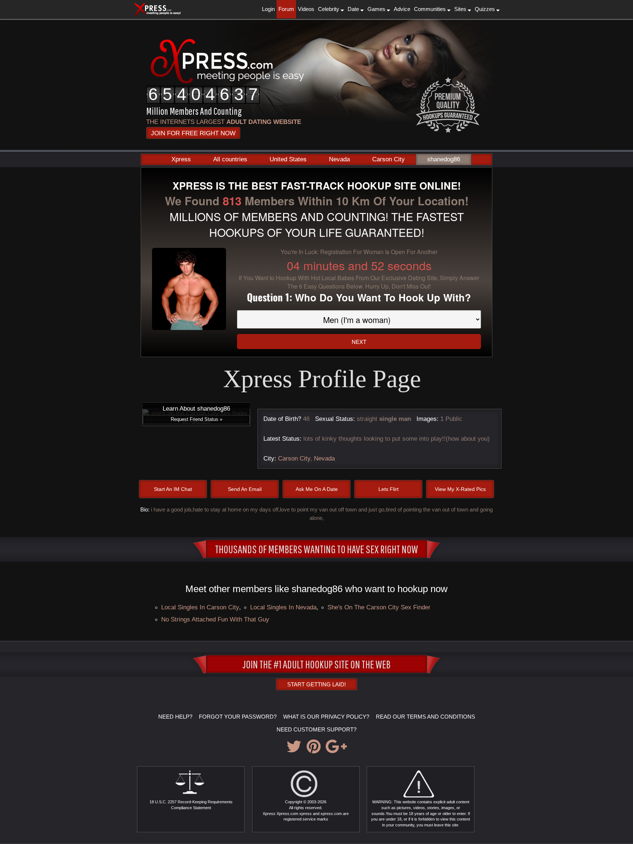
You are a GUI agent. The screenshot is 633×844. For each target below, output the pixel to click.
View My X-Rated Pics (460, 489)
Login (268, 9)
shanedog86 (443, 159)
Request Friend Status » (196, 419)
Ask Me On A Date (317, 489)
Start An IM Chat (173, 489)
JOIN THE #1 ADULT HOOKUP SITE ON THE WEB (316, 664)
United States (288, 159)
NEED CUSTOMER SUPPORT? (316, 729)
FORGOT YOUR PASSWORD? (238, 716)
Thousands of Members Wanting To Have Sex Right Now (316, 548)
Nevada (339, 159)
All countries (230, 159)
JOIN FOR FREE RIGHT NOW (193, 133)
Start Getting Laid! (316, 684)
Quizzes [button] (485, 9)
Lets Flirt (388, 489)
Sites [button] (461, 9)
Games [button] (377, 9)
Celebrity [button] (329, 9)
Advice (402, 9)
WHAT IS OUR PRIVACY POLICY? (326, 716)
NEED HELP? (175, 716)
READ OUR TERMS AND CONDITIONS (425, 716)
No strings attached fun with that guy (215, 619)
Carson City (388, 159)
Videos (306, 9)
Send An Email (245, 489)
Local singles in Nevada (283, 607)
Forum (286, 9)
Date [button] (354, 9)
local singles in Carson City (200, 607)
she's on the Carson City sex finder (378, 607)
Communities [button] (430, 9)
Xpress (181, 159)
